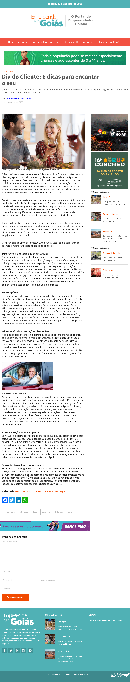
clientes (24, 512)
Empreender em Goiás (19, 98)
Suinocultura (108, 270)
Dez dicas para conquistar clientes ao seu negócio (41, 491)
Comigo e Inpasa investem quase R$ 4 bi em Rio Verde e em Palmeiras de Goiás (115, 238)
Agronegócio (108, 231)
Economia (22, 42)
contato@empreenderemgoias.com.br (105, 620)
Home (11, 42)
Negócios (91, 42)
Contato (113, 42)
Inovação (107, 197)
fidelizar (59, 512)
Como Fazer (9, 71)
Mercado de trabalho (112, 253)
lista (70, 512)
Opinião (80, 42)
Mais (101, 42)
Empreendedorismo (41, 42)
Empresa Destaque (64, 42)
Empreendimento (111, 214)
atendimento (9, 512)
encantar (46, 512)
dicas (34, 512)
